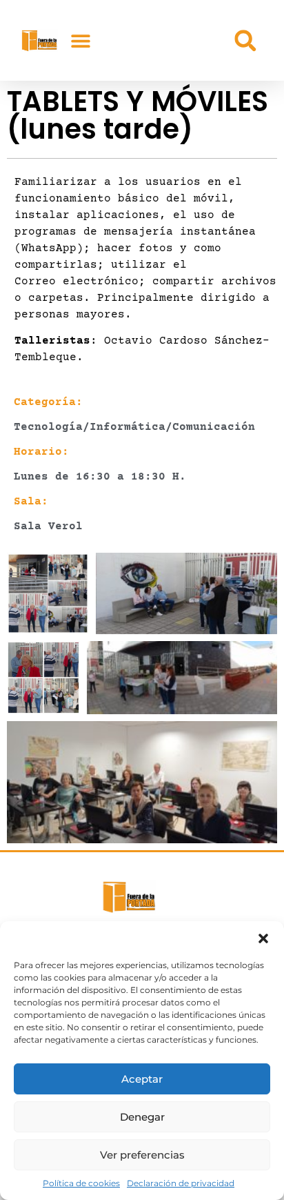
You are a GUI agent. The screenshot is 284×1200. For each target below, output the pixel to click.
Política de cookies (81, 1183)
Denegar (142, 1116)
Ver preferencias (142, 1154)
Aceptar (142, 1078)
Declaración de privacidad (180, 1183)
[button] (263, 938)
